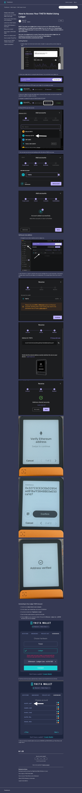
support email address (8, 44)
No (44, 758)
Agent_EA (24, 20)
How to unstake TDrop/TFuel (10, 38)
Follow (61, 20)
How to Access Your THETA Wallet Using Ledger (10, 15)
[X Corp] (21, 751)
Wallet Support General (21, 7)
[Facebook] (19, 751)
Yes (37, 758)
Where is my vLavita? (8, 29)
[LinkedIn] (22, 751)
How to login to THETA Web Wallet (10, 32)
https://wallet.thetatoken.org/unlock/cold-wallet (31, 37)
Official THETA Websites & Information (9, 26)
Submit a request (68, 2)
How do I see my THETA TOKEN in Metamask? (9, 41)
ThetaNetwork (6, 7)
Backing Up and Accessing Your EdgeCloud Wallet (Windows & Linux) (33, 771)
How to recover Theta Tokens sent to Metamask (10, 19)
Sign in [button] (75, 2)
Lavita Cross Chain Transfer (10, 22)
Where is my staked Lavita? (10, 35)
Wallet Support (13, 7)
